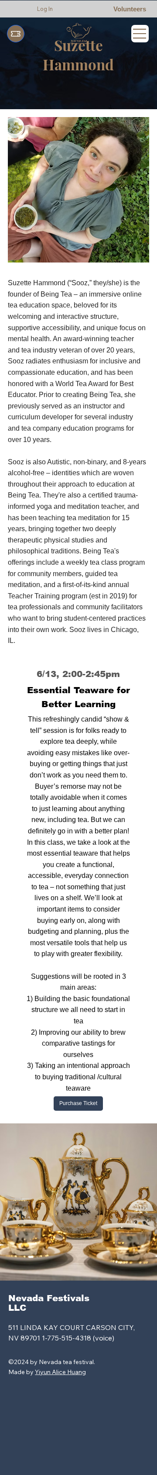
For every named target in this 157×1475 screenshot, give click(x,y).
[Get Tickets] (15, 33)
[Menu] (140, 33)
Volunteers (129, 9)
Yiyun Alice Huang (60, 1372)
